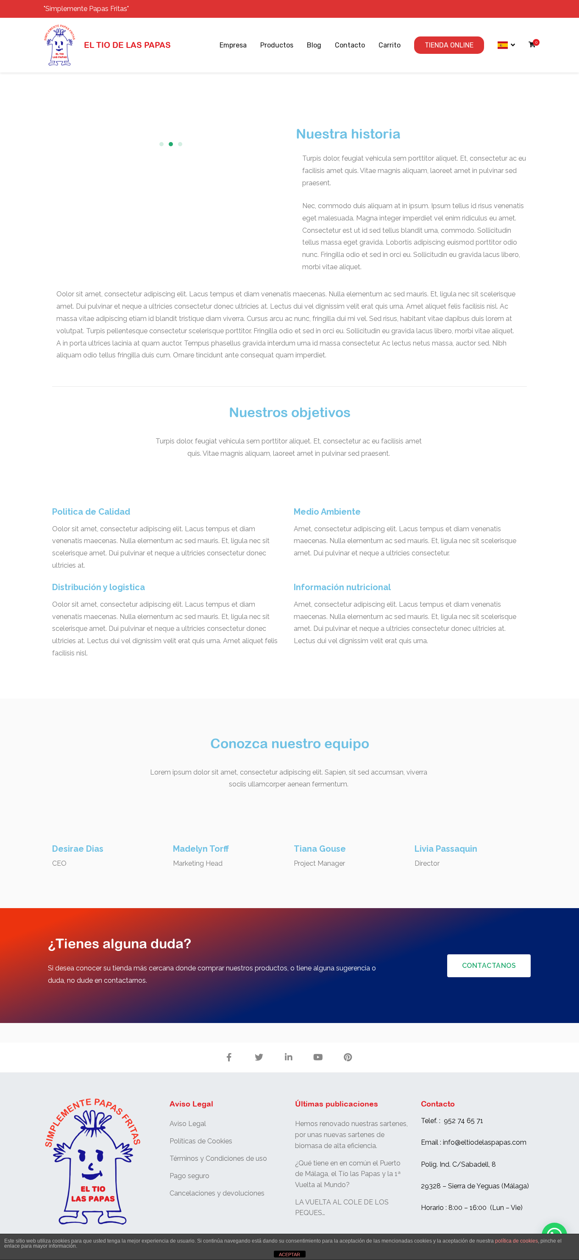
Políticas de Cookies (201, 1141)
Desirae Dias (77, 849)
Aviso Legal (188, 1124)
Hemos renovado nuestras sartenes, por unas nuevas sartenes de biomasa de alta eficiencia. (351, 1134)
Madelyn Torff (201, 849)
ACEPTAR (289, 1254)
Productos (276, 45)
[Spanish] (506, 45)
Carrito (390, 45)
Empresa (233, 45)
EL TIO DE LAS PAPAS (127, 45)
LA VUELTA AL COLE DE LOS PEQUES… (342, 1207)
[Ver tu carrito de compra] (532, 45)
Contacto (350, 45)
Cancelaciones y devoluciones (217, 1193)
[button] (161, 144)
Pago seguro (189, 1176)
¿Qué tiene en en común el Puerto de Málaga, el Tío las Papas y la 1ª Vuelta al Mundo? (348, 1174)
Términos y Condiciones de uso (218, 1158)
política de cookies (516, 1241)
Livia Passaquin (446, 849)
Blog (314, 45)
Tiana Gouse (320, 849)
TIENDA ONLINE (449, 45)
